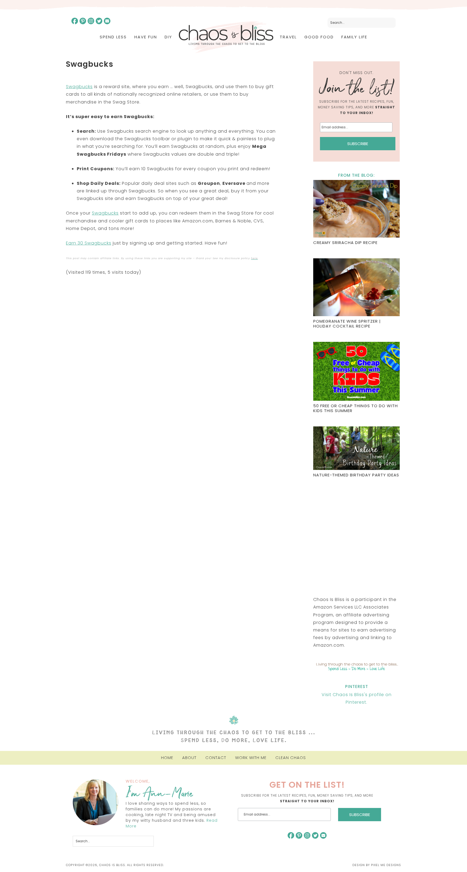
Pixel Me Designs (386, 865)
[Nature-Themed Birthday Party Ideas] (356, 448)
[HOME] (226, 37)
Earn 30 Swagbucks (88, 243)
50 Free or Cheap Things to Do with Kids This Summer (355, 408)
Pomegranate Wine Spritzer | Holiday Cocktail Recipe (347, 323)
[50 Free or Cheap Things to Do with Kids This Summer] (356, 372)
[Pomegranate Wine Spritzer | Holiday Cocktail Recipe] (356, 288)
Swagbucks (79, 86)
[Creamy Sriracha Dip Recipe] (356, 209)
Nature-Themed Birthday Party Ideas (356, 475)
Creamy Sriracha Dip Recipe (345, 242)
